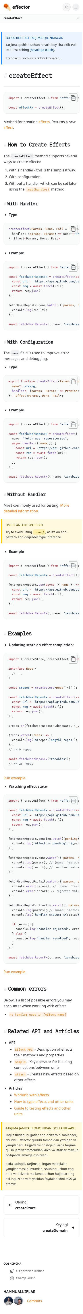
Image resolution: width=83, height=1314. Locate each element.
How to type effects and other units (43, 1101)
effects (44, 121)
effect (8, 127)
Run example (14, 778)
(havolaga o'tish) (42, 50)
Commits (34, 1300)
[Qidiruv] (67, 7)
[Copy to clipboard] (73, 97)
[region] (41, 103)
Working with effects (31, 1094)
